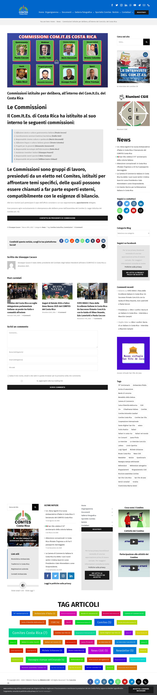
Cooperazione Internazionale (128, 422)
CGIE (141, 405)
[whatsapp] (130, 5)
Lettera (120, 446)
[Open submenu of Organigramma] (112, 509)
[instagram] (121, 5)
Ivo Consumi (122, 438)
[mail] (144, 5)
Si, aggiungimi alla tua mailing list (49, 381)
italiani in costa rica (125, 434)
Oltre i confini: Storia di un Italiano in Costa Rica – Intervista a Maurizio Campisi (133, 313)
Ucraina (135, 482)
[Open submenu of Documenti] (112, 512)
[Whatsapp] (119, 210)
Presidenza (122, 310)
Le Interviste (122, 442)
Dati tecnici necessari (43, 691)
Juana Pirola (134, 438)
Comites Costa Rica (56, 227)
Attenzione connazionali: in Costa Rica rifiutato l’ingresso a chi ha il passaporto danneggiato (132, 167)
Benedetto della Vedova (126, 397)
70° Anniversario (124, 385)
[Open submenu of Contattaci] (112, 525)
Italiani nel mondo (141, 434)
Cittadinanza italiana (130, 409)
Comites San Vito (141, 417)
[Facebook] (120, 203)
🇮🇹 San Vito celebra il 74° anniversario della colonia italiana (23, 539)
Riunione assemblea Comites (128, 474)
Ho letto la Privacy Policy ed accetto (135, 274)
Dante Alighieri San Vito (126, 426)
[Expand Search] (112, 532)
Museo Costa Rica (124, 454)
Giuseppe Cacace (14, 227)
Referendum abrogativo (138, 466)
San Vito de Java (140, 478)
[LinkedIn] (141, 203)
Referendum (122, 466)
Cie (119, 409)
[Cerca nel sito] (96, 532)
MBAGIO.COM (45, 680)
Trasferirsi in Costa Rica (20, 564)
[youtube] (135, 5)
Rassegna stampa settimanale (128, 462)
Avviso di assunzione (125, 389)
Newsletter (122, 458)
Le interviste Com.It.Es (138, 442)
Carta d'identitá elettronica (127, 405)
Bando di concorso (124, 393)
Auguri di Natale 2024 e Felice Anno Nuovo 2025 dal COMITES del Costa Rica (56, 306)
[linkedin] (126, 5)
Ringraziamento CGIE (139, 470)
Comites (144, 409)
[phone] (148, 5)
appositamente (82, 203)
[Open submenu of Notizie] (112, 522)
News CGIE (137, 454)
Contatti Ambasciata (19, 574)
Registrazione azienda (19, 569)
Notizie (131, 458)
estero (140, 426)
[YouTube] (133, 210)
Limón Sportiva (131, 446)
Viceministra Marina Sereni (127, 486)
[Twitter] (127, 203)
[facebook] (112, 5)
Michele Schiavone (136, 450)
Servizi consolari (124, 482)
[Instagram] (134, 203)
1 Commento (97, 318)
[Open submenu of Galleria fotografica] (112, 515)
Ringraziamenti (123, 470)
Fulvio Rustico (123, 430)
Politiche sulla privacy (133, 267)
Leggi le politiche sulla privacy (57, 583)
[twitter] (117, 5)
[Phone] (120, 217)
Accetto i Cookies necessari (141, 690)
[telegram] (139, 5)
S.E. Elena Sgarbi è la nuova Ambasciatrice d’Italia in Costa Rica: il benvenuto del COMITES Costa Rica (133, 150)
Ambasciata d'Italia (139, 385)
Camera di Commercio (126, 401)
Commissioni (68, 227)
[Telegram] (126, 210)
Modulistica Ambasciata (20, 559)
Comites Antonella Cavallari (128, 413)
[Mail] (140, 210)
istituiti (89, 176)
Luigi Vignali (122, 450)
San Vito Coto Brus (124, 478)
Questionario (141, 458)
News (44, 227)
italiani (133, 430)
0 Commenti (78, 227)
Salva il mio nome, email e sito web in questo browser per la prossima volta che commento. (45, 376)
